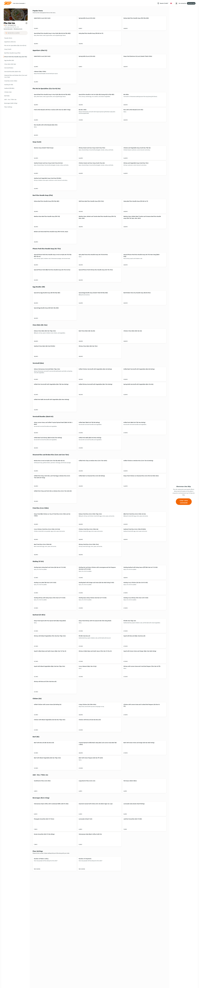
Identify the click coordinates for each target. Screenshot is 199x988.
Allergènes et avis (18, 29)
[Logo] (8, 3)
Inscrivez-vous (191, 3)
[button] (16, 38)
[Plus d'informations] (26, 23)
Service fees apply (8, 29)
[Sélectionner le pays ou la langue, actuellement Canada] (171, 3)
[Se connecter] (176, 3)
